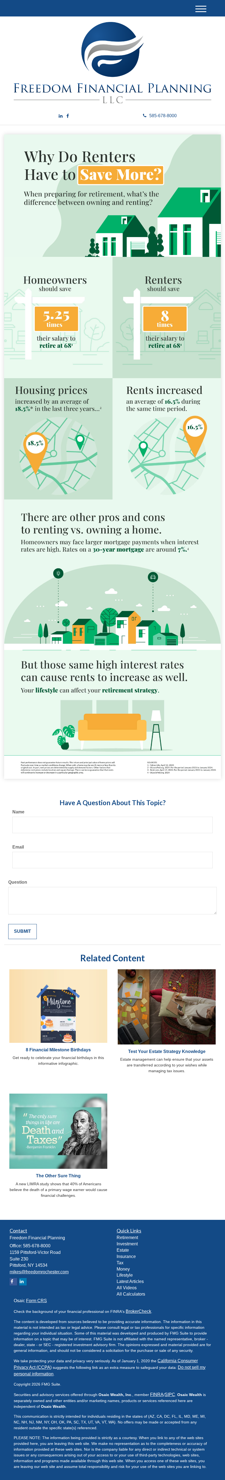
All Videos (127, 1287)
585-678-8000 (163, 115)
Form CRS (36, 1300)
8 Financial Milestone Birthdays (58, 1049)
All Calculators (131, 1294)
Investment (127, 1244)
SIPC (170, 1394)
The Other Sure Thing (58, 1175)
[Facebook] (67, 116)
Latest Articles (130, 1281)
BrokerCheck (138, 1311)
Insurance (126, 1256)
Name (18, 812)
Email (18, 847)
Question (17, 882)
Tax (120, 1262)
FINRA (157, 1394)
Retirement (127, 1237)
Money (123, 1269)
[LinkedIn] (61, 116)
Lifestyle (125, 1275)
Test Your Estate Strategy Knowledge (167, 1051)
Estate (123, 1250)
